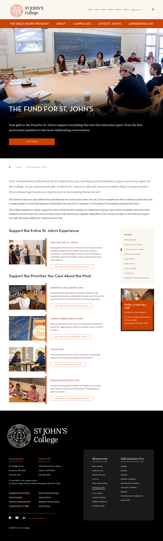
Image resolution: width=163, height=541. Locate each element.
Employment (97, 466)
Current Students (128, 479)
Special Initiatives (132, 254)
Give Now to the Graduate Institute (71, 398)
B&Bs (27, 506)
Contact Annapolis (15, 497)
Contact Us (129, 273)
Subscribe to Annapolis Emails (20, 502)
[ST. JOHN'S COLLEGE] (26, 12)
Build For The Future (133, 245)
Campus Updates (99, 497)
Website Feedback (99, 502)
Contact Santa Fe (45, 497)
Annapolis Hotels (15, 506)
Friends (124, 492)
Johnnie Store (98, 506)
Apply (103, 9)
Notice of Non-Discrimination (98, 488)
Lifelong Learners (129, 487)
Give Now (31, 142)
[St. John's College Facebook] (10, 518)
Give (90, 9)
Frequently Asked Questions (136, 278)
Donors (124, 471)
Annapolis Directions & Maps (19, 493)
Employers (125, 500)
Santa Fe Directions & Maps (48, 493)
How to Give (129, 264)
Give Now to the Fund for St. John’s (72, 267)
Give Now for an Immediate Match (70, 337)
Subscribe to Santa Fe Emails (49, 502)
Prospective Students (130, 483)
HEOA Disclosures (99, 483)
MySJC (126, 9)
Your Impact (129, 259)
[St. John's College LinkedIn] (24, 518)
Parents (124, 475)
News (110, 9)
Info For (137, 9)
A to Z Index (97, 493)
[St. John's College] (81, 436)
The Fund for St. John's (134, 249)
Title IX (95, 479)
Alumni (124, 466)
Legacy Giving (130, 268)
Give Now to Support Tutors (68, 364)
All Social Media (36, 518)
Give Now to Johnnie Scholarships (71, 306)
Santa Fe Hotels (44, 506)
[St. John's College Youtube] (17, 518)
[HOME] (11, 168)
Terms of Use (97, 471)
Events (118, 9)
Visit (96, 9)
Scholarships (130, 240)
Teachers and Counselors (132, 496)
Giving (128, 235)
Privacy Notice (98, 475)
